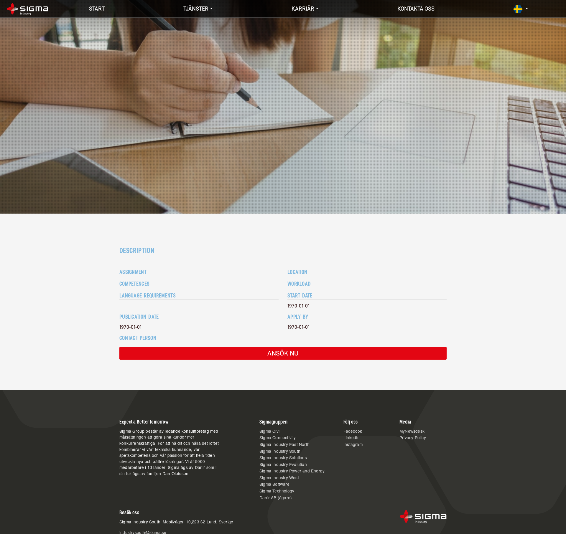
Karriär (303, 8)
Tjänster (195, 8)
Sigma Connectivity (277, 437)
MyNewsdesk (411, 431)
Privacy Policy (412, 437)
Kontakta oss (416, 8)
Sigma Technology (276, 491)
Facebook (352, 431)
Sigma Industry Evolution (283, 464)
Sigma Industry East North (284, 444)
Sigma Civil (269, 431)
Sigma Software (274, 484)
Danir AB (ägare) (275, 497)
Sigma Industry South (279, 451)
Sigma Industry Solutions (283, 457)
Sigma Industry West (279, 477)
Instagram (353, 444)
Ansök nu (283, 353)
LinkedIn (351, 437)
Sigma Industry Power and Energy (292, 471)
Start (97, 8)
